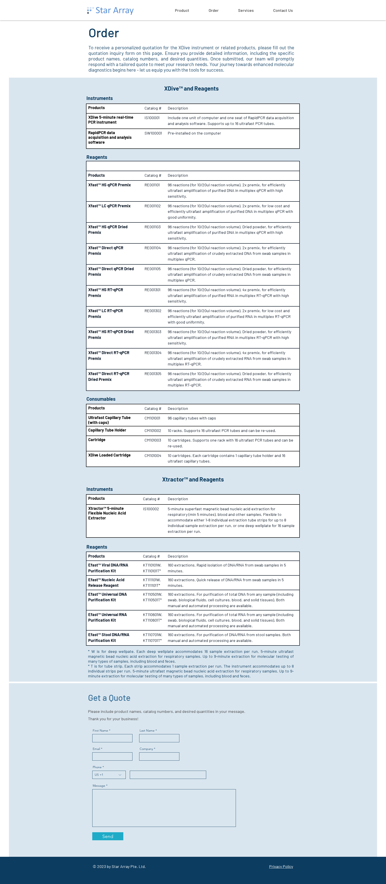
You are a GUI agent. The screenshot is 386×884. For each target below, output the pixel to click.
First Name (100, 730)
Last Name (147, 730)
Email (96, 748)
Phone (97, 767)
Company (146, 748)
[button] (189, 10)
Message (99, 785)
